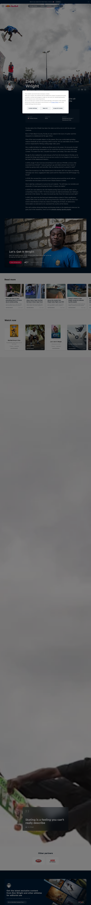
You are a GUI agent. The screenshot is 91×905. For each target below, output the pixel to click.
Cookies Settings (33, 108)
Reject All (45, 108)
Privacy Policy (54, 102)
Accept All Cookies (57, 108)
